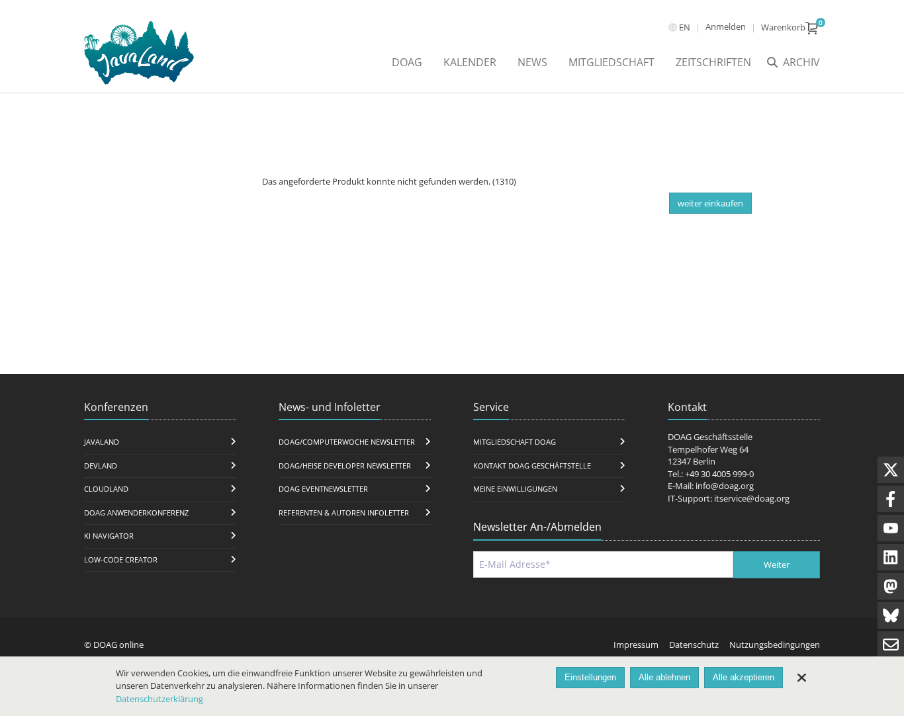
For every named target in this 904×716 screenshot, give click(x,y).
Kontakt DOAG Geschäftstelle (532, 465)
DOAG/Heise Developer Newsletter (345, 465)
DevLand (100, 465)
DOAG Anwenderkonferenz (136, 512)
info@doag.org (725, 486)
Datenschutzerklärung (159, 699)
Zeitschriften (713, 62)
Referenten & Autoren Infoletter (344, 512)
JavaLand (101, 442)
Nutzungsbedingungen (774, 644)
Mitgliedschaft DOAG (514, 442)
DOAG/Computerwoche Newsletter (347, 442)
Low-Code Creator (121, 559)
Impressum (635, 644)
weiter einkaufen (710, 203)
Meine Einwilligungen (515, 489)
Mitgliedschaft (611, 62)
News (532, 62)
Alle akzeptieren (743, 677)
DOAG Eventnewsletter (323, 489)
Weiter (777, 564)
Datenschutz (694, 644)
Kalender (469, 62)
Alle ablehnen (664, 677)
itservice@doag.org (752, 498)
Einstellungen (590, 677)
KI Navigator (109, 536)
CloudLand (106, 489)
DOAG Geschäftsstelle (710, 437)
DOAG (407, 62)
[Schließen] (801, 677)
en (684, 27)
